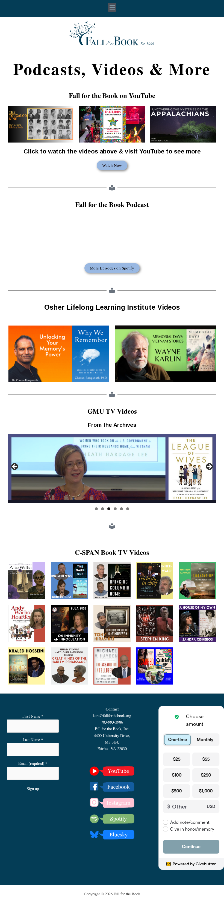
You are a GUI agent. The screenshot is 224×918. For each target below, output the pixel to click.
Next (209, 467)
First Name (32, 716)
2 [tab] (102, 508)
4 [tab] (115, 508)
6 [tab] (127, 508)
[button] (112, 7)
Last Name (33, 739)
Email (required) (32, 763)
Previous (15, 467)
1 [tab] (96, 508)
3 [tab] (108, 508)
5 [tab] (121, 508)
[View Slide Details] (112, 468)
